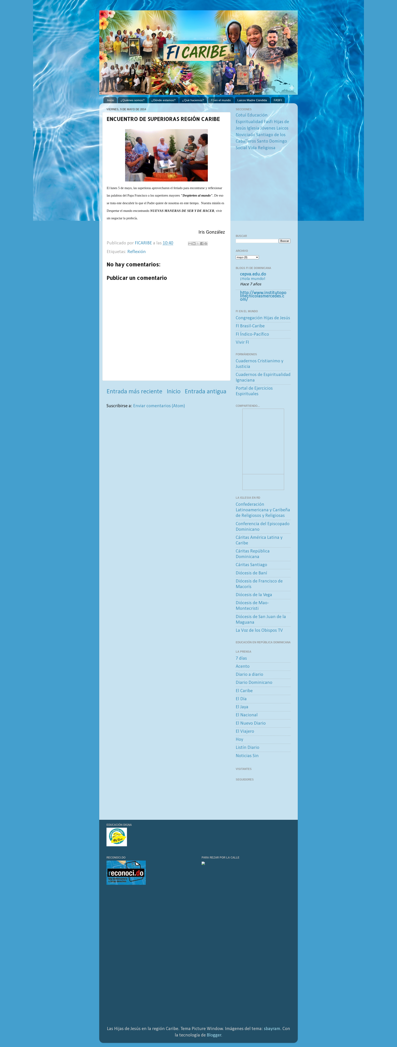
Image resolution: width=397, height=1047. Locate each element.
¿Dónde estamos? (163, 100)
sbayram (272, 1029)
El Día (241, 699)
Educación (257, 115)
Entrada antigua (205, 391)
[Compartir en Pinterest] (206, 243)
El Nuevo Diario (251, 723)
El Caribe (244, 691)
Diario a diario (249, 674)
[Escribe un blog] (194, 243)
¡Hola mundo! (252, 279)
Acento (243, 666)
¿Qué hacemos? (193, 100)
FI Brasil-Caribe (250, 326)
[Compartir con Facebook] (202, 243)
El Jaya (242, 707)
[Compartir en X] (198, 243)
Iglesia (253, 128)
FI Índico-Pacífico (252, 334)
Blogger (214, 1035)
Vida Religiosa (261, 148)
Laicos (282, 128)
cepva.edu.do (253, 274)
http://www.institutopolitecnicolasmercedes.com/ (263, 296)
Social (241, 148)
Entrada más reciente (134, 391)
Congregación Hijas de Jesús (263, 318)
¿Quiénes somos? (133, 100)
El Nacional (247, 715)
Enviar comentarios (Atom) (159, 406)
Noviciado (245, 135)
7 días (241, 658)
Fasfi (268, 122)
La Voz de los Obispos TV (259, 630)
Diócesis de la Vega (254, 595)
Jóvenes (267, 128)
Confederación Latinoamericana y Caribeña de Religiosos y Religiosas (263, 510)
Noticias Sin (247, 756)
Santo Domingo (272, 141)
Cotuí (241, 115)
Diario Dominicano (254, 682)
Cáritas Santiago (251, 565)
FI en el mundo (221, 100)
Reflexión (136, 252)
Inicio (110, 100)
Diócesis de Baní (251, 573)
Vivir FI (242, 342)
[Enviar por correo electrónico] (190, 243)
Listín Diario (247, 747)
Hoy (239, 739)
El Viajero (245, 731)
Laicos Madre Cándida (252, 100)
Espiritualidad (249, 122)
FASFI (278, 100)
